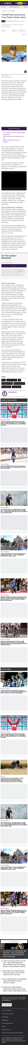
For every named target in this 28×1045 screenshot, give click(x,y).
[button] (26, 3)
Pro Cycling (4, 10)
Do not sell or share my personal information (12, 1032)
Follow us (16, 30)
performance (9, 150)
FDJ (19, 380)
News (3, 21)
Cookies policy (5, 1020)
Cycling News (10, 21)
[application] (14, 180)
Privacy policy (5, 1017)
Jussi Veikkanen (6, 387)
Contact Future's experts (7, 1013)
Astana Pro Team (11, 380)
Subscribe (20, 3)
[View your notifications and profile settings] (16, 3)
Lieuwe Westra (16, 387)
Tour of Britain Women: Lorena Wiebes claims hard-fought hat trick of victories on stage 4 (15, 980)
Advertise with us (6, 1029)
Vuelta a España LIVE (14, 7)
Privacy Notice (20, 271)
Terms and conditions (7, 1010)
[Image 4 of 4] (23, 53)
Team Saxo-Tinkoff (7, 383)
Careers (3, 1026)
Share (5, 30)
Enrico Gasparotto (19, 383)
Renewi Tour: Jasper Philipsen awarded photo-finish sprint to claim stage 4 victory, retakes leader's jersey (14, 989)
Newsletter (24, 30)
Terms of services (18, 269)
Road (3, 380)
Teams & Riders (11, 10)
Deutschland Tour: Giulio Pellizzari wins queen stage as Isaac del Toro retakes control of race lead (14, 972)
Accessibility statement (7, 1023)
